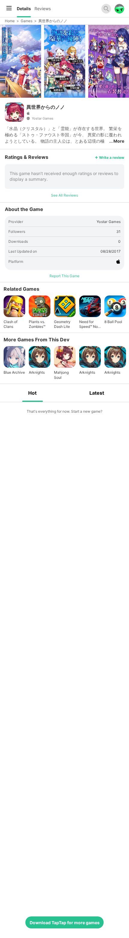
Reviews (42, 8)
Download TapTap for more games (65, 922)
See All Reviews (64, 195)
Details (24, 8)
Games (26, 21)
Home (10, 21)
